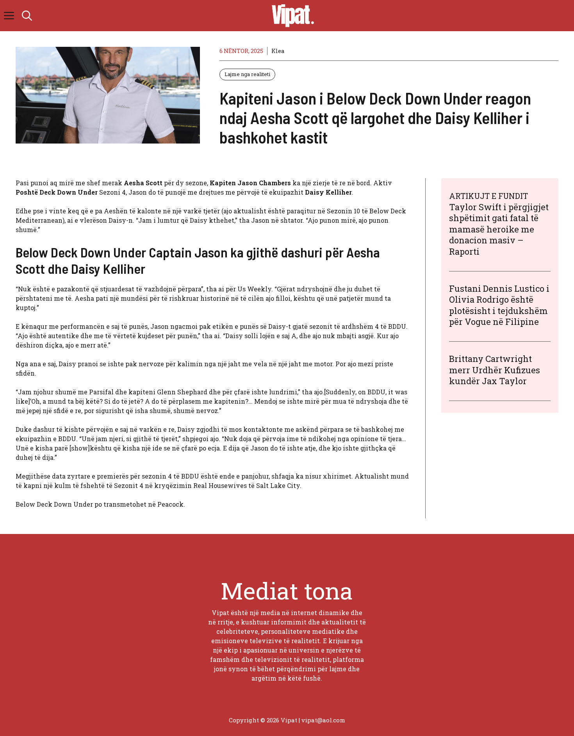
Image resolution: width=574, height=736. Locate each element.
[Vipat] (291, 15)
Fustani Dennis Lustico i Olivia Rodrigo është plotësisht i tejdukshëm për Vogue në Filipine (499, 305)
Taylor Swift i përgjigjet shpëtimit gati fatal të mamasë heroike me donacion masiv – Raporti (499, 229)
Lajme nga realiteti (247, 74)
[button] (27, 15)
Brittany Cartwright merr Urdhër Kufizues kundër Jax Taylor (494, 370)
